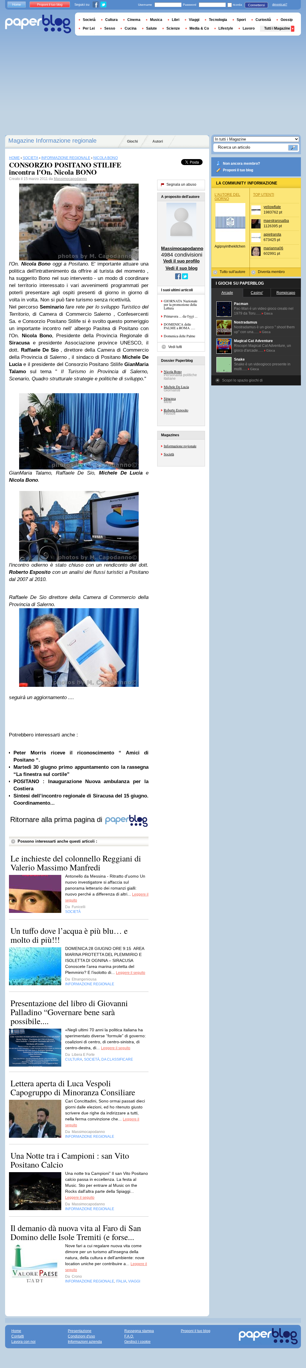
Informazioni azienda (85, 1342)
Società (169, 454)
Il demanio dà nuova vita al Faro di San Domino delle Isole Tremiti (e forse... (75, 1232)
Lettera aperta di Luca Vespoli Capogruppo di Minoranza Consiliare (72, 1087)
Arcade (227, 293)
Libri (175, 20)
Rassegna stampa (139, 1331)
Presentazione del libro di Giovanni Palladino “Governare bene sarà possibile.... (69, 1012)
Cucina (131, 28)
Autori (157, 141)
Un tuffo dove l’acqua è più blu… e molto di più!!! (69, 935)
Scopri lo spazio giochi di (242, 380)
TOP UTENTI (263, 195)
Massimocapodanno (70, 179)
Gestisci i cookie (137, 1342)
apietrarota (272, 234)
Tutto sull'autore (232, 272)
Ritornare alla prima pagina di (57, 819)
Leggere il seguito (130, 973)
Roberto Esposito (176, 410)
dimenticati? (279, 4)
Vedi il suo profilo (181, 260)
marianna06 (273, 248)
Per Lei (89, 28)
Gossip (287, 20)
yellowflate (272, 207)
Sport (241, 20)
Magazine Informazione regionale (52, 140)
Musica (156, 20)
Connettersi (256, 5)
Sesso (109, 28)
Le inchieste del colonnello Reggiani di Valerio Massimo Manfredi (75, 862)
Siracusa (170, 398)
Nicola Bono (173, 371)
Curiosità (263, 20)
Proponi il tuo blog (238, 170)
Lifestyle (225, 28)
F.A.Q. (129, 1336)
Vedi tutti (175, 347)
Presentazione (79, 1331)
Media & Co (199, 28)
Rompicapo (285, 293)
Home (16, 4)
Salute (151, 28)
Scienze (173, 28)
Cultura (111, 20)
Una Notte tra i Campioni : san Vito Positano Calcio (69, 1160)
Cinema (133, 20)
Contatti (17, 1336)
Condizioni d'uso (81, 1336)
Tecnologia (218, 20)
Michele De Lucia (176, 386)
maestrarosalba (276, 221)
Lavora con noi (23, 1342)
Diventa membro (271, 272)
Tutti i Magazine (277, 28)
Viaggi (194, 20)
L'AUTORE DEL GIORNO (227, 197)
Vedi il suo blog (182, 268)
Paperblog (38, 24)
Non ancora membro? (241, 163)
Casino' (257, 293)
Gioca (268, 313)
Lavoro (249, 28)
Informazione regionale (180, 445)
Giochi (132, 141)
